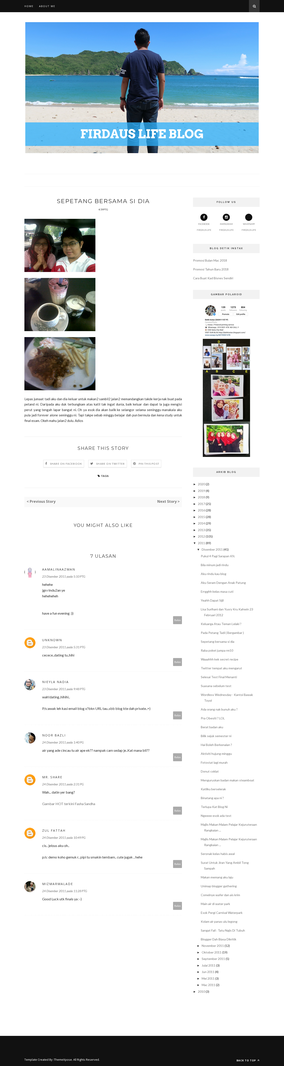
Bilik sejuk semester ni (216, 736)
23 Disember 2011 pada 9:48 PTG (63, 689)
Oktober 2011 (211, 952)
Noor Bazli (54, 735)
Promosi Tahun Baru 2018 (211, 269)
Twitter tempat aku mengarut (221, 668)
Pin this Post (149, 463)
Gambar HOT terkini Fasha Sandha (68, 804)
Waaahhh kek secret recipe (219, 659)
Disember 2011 (212, 549)
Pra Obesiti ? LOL (213, 718)
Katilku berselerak (213, 789)
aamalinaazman (58, 569)
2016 (201, 510)
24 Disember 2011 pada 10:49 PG (63, 837)
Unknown (52, 640)
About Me (47, 6)
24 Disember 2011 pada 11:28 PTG (64, 891)
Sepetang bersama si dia (217, 641)
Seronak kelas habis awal (218, 854)
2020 (201, 484)
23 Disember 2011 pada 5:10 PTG (63, 576)
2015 (201, 517)
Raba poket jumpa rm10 (217, 650)
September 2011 (213, 959)
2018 (201, 497)
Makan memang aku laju (217, 877)
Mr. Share (52, 777)
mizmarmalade (57, 884)
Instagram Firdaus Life (226, 227)
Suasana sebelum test (216, 686)
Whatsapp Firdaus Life (249, 227)
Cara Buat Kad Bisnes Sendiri (213, 278)
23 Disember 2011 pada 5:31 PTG (63, 647)
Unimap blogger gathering (219, 886)
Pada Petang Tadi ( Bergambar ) (222, 633)
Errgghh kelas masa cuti (217, 591)
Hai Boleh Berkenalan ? (216, 745)
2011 (201, 543)
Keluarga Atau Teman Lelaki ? (221, 624)
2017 (201, 504)
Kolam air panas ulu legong (219, 921)
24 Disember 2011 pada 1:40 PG (63, 742)
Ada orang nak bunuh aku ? (219, 709)
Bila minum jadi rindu (215, 565)
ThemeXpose (63, 1060)
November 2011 (213, 946)
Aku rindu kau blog (213, 574)
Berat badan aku (212, 727)
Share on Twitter (110, 463)
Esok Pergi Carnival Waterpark (222, 913)
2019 (201, 491)
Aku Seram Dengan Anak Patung (223, 582)
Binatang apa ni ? (212, 798)
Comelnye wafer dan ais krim (220, 895)
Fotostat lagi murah (214, 762)
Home (29, 6)
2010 (201, 991)
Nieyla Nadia (55, 682)
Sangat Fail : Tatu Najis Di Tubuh (223, 930)
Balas (177, 620)
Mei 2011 (208, 978)
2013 (201, 530)
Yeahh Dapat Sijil (212, 600)
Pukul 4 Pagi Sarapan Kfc (218, 556)
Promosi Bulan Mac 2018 (210, 260)
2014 (201, 523)
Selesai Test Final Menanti (219, 677)
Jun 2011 (208, 972)
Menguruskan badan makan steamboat (227, 780)
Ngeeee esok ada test (216, 815)
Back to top (247, 1060)
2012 (201, 536)
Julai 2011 (208, 965)
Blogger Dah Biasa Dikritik (218, 939)
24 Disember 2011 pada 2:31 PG (63, 784)
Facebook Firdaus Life (204, 227)
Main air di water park (215, 904)
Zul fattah (53, 830)
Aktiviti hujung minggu (216, 753)
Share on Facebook (66, 463)
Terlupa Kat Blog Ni (214, 807)
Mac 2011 (208, 985)
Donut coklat (210, 771)
